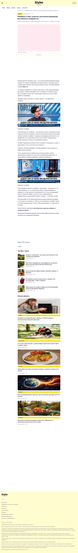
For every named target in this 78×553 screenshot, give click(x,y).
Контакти (4, 506)
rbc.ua (74, 3)
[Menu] (2, 3)
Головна (19, 10)
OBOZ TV (25, 86)
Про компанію (5, 510)
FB (2, 499)
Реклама (4, 512)
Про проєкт (4, 502)
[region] (39, 68)
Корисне (13, 7)
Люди (3, 7)
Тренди (8, 7)
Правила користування (7, 514)
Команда (4, 508)
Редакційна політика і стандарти (10, 504)
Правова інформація (7, 516)
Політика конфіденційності (8, 518)
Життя (23, 10)
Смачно (18, 7)
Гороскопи (24, 7)
